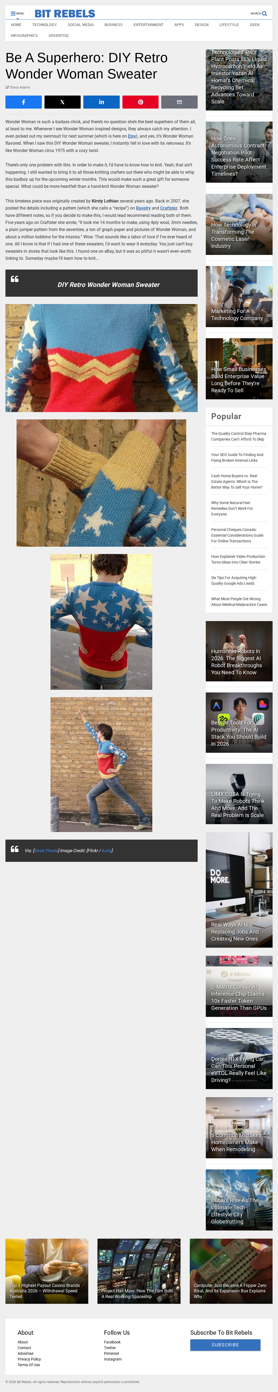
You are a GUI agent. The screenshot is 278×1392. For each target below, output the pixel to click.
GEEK (255, 25)
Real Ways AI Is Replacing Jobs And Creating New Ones (235, 931)
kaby (106, 850)
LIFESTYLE (229, 25)
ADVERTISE (59, 36)
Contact (24, 1348)
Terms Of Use (29, 1365)
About (23, 1342)
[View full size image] (101, 358)
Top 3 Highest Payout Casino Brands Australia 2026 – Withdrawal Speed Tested (45, 1291)
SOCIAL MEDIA (81, 25)
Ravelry (143, 208)
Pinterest (111, 1353)
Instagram (113, 1359)
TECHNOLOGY (44, 25)
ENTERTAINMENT (148, 25)
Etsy (132, 136)
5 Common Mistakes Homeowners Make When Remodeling (236, 1142)
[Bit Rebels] (62, 15)
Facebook (112, 1342)
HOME (16, 25)
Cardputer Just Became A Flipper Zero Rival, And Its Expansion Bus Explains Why (230, 1291)
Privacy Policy (29, 1359)
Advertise (25, 1353)
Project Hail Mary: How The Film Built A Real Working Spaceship (137, 1293)
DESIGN (201, 25)
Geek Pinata (46, 850)
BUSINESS (114, 25)
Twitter (110, 1348)
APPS (179, 25)
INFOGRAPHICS (24, 36)
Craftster (169, 208)
